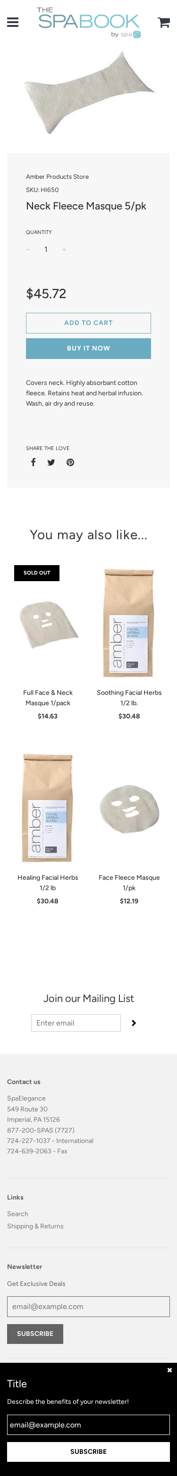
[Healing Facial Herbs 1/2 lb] (48, 809)
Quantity (39, 232)
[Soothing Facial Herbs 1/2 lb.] (129, 624)
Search (17, 1214)
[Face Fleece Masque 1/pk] (129, 809)
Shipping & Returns (35, 1226)
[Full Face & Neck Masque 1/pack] (48, 624)
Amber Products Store (57, 176)
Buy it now (88, 348)
